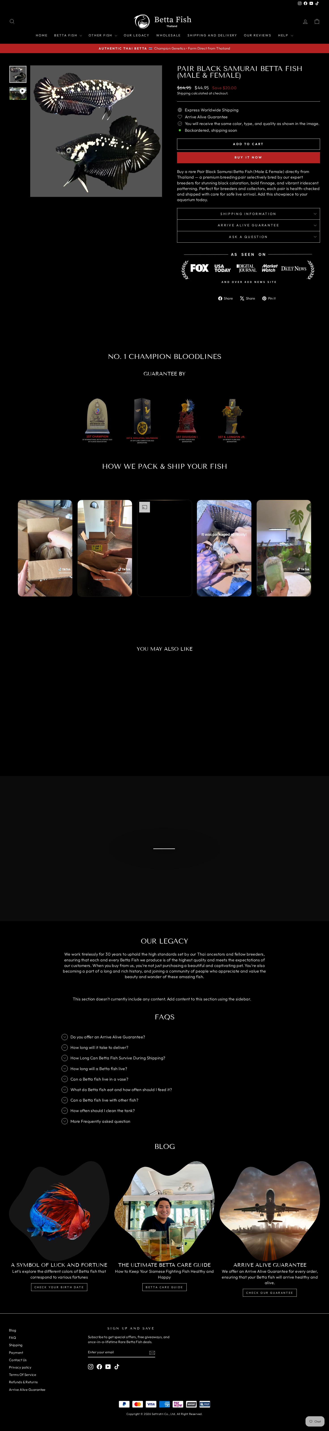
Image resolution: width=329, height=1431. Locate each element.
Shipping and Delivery (212, 35)
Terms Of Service (22, 1375)
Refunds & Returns (23, 1382)
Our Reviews (257, 35)
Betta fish (66, 35)
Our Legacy (137, 35)
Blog (12, 1330)
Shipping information (248, 214)
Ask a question (248, 237)
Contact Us (18, 1360)
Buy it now (249, 157)
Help (284, 35)
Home (41, 35)
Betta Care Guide (164, 1287)
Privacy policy (20, 1367)
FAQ (12, 1337)
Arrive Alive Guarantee (248, 225)
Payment (16, 1352)
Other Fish (101, 35)
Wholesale (168, 35)
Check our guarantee (269, 1292)
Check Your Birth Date (59, 1287)
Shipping (184, 93)
